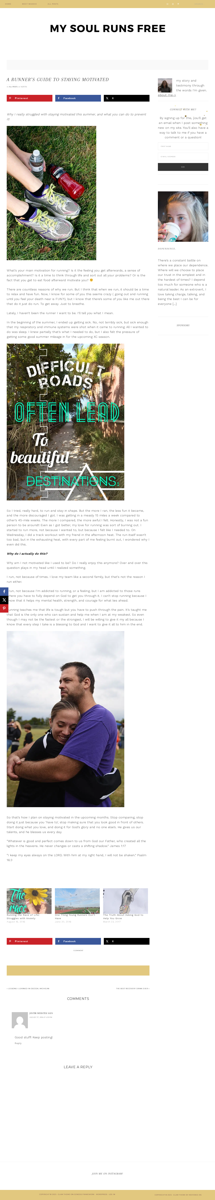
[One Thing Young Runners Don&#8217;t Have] (77, 901)
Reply (18, 1043)
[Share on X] (4, 600)
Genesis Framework (84, 1194)
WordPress (101, 1194)
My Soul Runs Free (107, 28)
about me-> (167, 95)
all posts (13, 87)
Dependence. (167, 248)
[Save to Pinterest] (4, 608)
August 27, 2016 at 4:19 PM (41, 1017)
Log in (112, 1194)
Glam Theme (64, 1194)
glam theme (179, 1195)
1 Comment (78, 950)
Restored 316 (195, 1195)
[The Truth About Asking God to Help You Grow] (125, 901)
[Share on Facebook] (4, 591)
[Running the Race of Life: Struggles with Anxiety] (29, 901)
